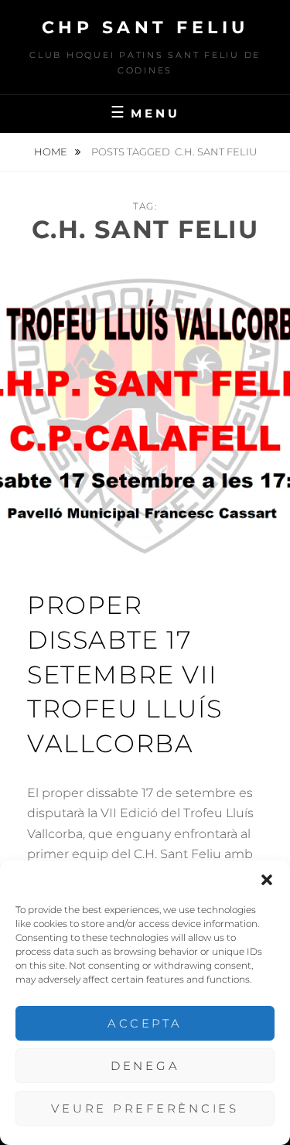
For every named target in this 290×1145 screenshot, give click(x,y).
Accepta (144, 1023)
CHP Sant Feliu (145, 27)
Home (52, 151)
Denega (145, 1065)
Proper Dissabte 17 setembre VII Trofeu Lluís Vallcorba (124, 674)
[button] (267, 880)
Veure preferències (145, 1108)
